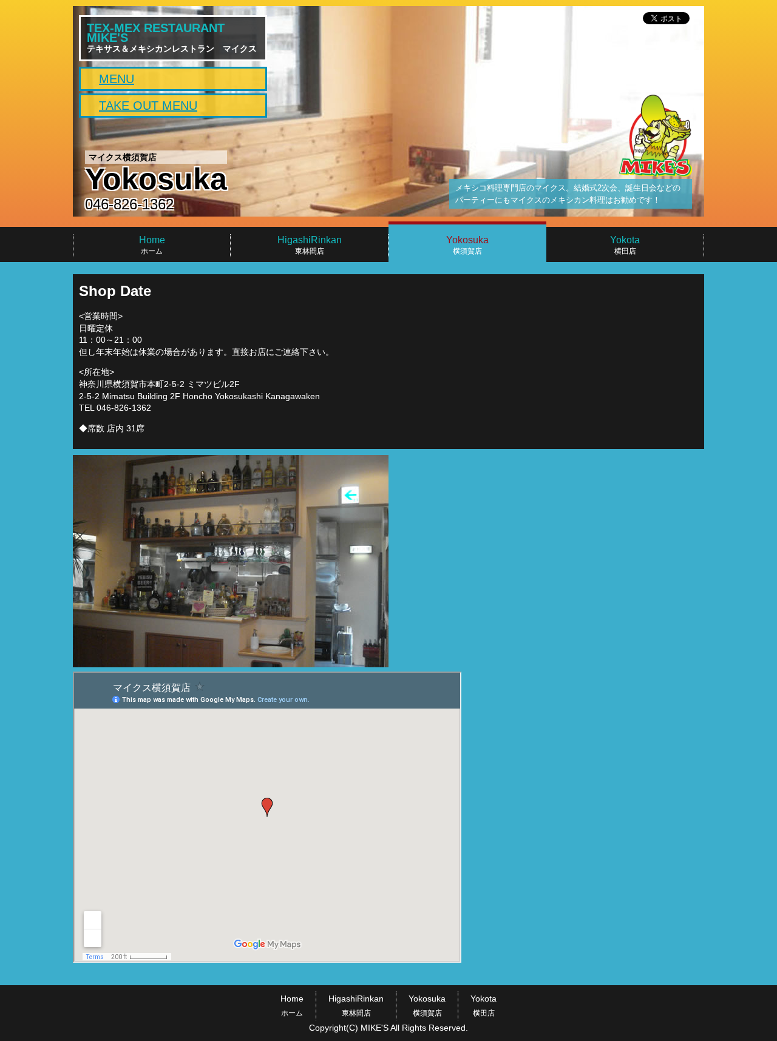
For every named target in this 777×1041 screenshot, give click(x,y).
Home (292, 1005)
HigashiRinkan (356, 1005)
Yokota (483, 1005)
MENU (116, 79)
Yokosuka (427, 1005)
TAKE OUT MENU (148, 105)
